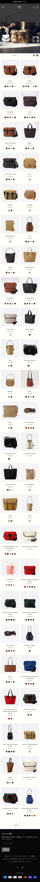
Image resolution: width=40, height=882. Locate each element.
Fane (29, 515)
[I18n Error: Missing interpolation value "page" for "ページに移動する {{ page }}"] (24, 823)
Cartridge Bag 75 (10, 453)
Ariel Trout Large (10, 174)
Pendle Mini (10, 579)
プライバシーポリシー (31, 859)
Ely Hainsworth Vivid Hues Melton (29, 809)
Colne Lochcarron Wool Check (10, 613)
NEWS (19, 861)
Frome (10, 267)
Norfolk (10, 205)
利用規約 (33, 856)
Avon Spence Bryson (30, 777)
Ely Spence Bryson (30, 453)
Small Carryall (29, 267)
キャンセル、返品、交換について (21, 856)
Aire (29, 174)
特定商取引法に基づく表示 (18, 859)
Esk (10, 360)
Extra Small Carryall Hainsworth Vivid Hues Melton (10, 711)
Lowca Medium (30, 484)
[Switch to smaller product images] (37, 55)
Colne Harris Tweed (30, 709)
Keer (29, 391)
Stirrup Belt (10, 645)
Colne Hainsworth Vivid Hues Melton (10, 547)
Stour (10, 81)
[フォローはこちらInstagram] (22, 867)
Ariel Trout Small (10, 143)
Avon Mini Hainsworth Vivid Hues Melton (30, 677)
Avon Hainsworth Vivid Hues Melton (30, 580)
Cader (10, 777)
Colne (30, 81)
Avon (29, 112)
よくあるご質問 (13, 861)
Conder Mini (30, 298)
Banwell (10, 391)
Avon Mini (10, 298)
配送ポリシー (8, 856)
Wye (10, 515)
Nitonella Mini (10, 236)
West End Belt (29, 422)
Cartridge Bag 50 (29, 360)
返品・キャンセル (26, 861)
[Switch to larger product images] (34, 55)
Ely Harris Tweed (29, 645)
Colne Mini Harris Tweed (10, 808)
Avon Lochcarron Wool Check (30, 613)
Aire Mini (30, 205)
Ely (30, 236)
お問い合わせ (6, 859)
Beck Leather (29, 329)
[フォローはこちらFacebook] (18, 867)
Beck (29, 143)
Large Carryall (10, 484)
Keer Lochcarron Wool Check (10, 745)
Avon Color (10, 329)
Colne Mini (10, 112)
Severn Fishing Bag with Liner (29, 745)
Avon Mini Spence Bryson (29, 546)
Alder (10, 676)
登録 (6, 849)
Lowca (10, 422)
